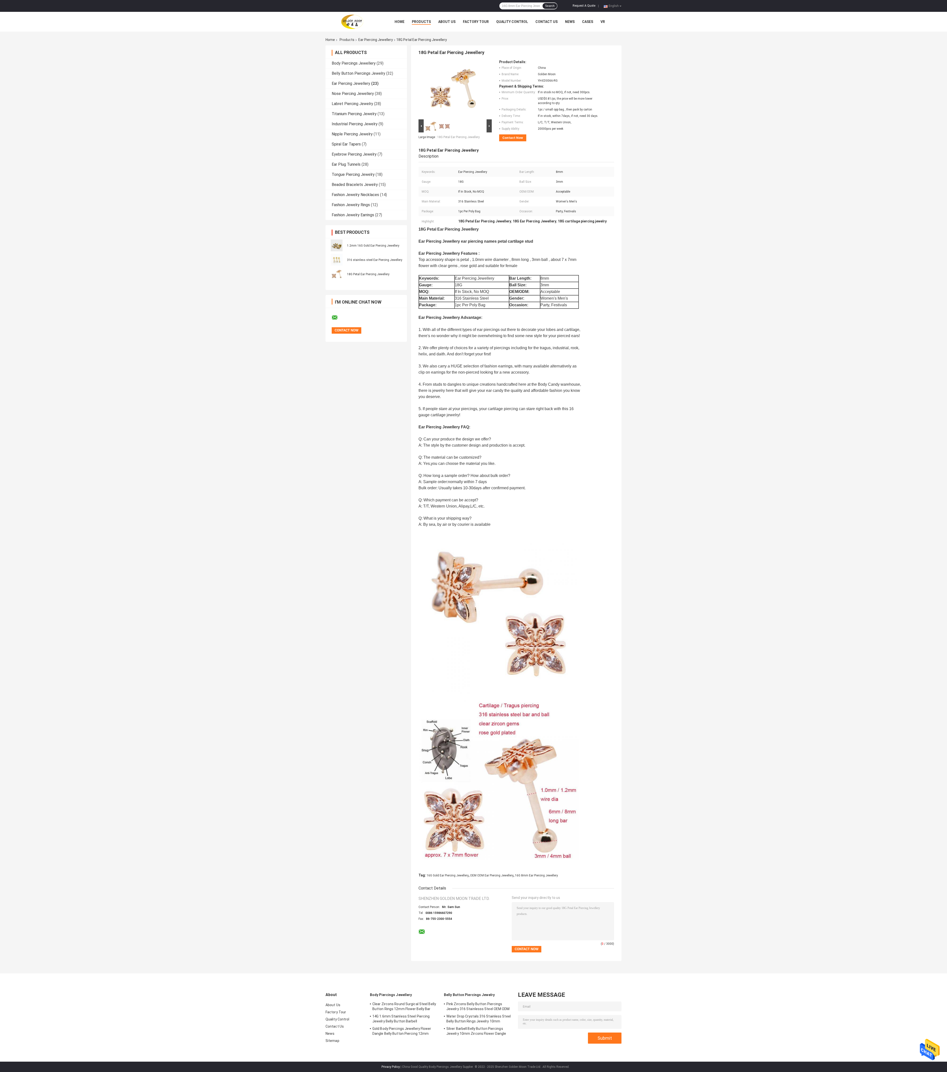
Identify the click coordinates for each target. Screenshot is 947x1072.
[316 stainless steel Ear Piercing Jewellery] (336, 260)
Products (421, 22)
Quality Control (512, 22)
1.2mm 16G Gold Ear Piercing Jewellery (373, 245)
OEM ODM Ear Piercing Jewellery (491, 875)
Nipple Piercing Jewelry (352, 134)
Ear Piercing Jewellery (375, 40)
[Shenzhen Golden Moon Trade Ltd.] (353, 21)
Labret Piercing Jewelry (352, 103)
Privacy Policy (391, 1067)
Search (550, 6)
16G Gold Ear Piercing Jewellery (448, 875)
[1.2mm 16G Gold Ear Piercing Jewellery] (336, 245)
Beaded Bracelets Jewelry (355, 184)
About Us (446, 22)
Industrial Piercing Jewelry (355, 124)
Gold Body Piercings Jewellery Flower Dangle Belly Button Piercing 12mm (401, 1031)
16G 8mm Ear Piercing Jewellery (536, 875)
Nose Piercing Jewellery (353, 93)
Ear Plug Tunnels (346, 164)
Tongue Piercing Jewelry (353, 174)
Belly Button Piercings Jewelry (358, 73)
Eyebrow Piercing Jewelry (354, 154)
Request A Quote (584, 5)
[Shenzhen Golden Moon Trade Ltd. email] (338, 317)
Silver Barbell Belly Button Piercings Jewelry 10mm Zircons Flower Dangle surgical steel (476, 1032)
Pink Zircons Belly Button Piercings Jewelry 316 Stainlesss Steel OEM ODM (478, 1006)
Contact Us (546, 22)
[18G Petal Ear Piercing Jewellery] (336, 274)
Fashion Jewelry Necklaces (355, 194)
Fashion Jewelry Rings (351, 204)
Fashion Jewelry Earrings (353, 215)
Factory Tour (476, 22)
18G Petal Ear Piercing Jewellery (368, 274)
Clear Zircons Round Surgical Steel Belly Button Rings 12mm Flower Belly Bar (404, 1006)
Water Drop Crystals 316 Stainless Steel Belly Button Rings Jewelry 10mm (478, 1018)
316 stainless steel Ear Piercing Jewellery (374, 260)
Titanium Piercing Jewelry (354, 113)
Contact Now (512, 138)
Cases (587, 22)
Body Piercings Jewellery (354, 63)
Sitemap (332, 1041)
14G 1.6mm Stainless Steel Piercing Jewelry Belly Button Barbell (401, 1018)
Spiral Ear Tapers (346, 144)
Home (399, 22)
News (570, 22)
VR (603, 22)
